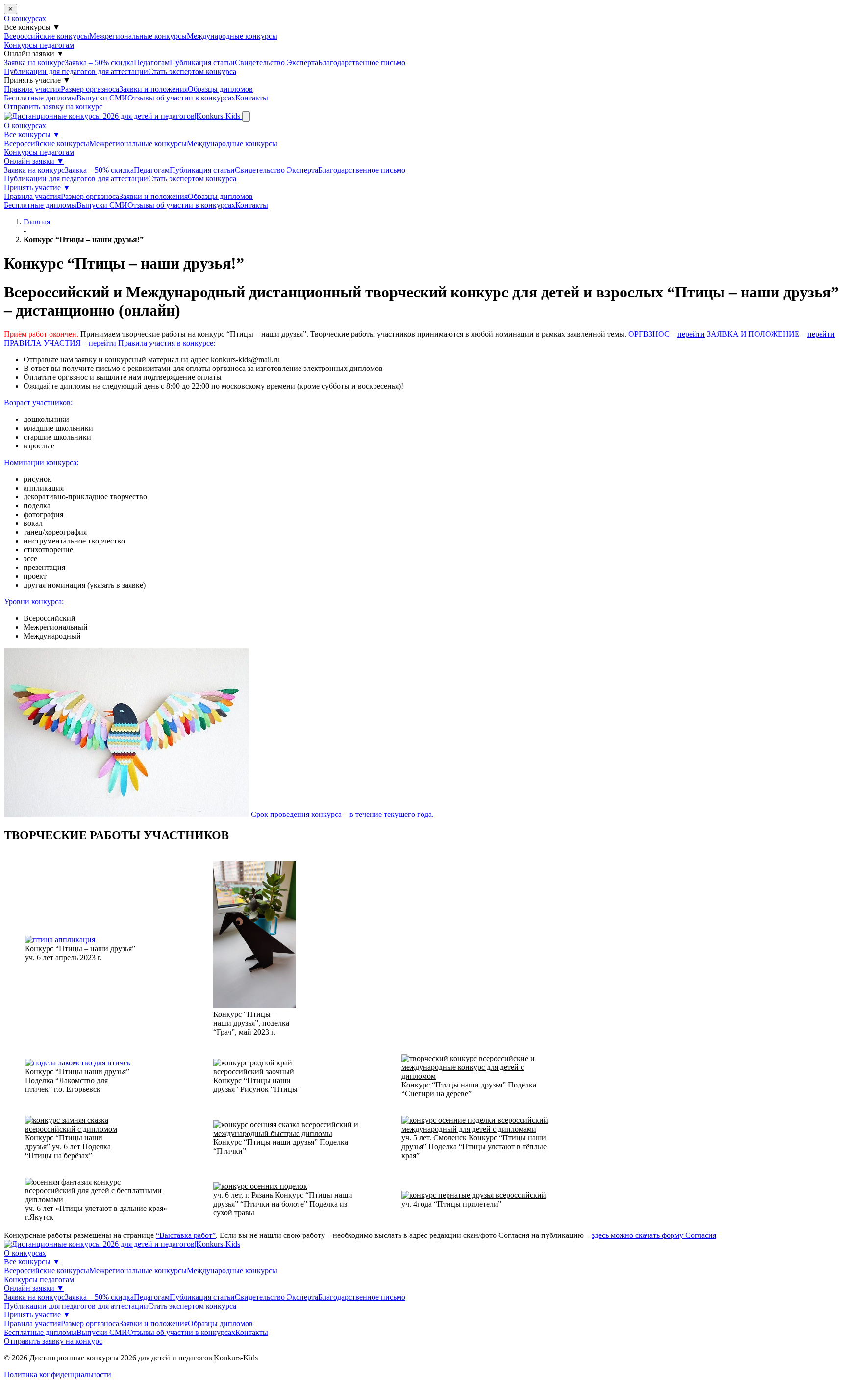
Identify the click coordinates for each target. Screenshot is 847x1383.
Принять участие (37, 187)
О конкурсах (25, 18)
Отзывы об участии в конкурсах (181, 98)
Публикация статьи (202, 62)
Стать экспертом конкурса (192, 71)
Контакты (251, 98)
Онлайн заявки (34, 161)
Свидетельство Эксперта (276, 62)
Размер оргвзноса (90, 89)
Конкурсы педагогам (39, 45)
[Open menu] (246, 116)
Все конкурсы (32, 134)
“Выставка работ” (186, 1235)
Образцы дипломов (220, 89)
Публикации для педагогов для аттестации (76, 71)
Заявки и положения (153, 89)
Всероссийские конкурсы (46, 36)
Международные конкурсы (232, 36)
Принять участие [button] (37, 80)
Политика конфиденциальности (57, 1374)
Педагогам (152, 62)
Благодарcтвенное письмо (361, 62)
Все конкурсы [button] (32, 27)
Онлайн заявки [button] (34, 53)
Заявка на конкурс (34, 62)
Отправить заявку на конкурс (53, 106)
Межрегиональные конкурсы (138, 36)
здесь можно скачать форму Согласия (654, 1235)
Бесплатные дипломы (40, 98)
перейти (691, 334)
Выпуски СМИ (101, 98)
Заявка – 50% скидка (99, 62)
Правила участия (32, 89)
